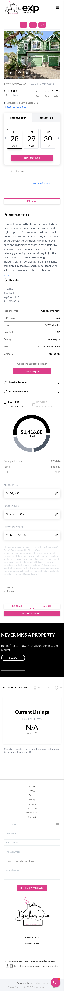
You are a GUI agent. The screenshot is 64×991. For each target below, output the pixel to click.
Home (32, 786)
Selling (32, 799)
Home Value (32, 808)
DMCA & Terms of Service (34, 987)
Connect (32, 817)
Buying (32, 795)
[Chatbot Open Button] (55, 982)
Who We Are (32, 812)
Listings (32, 791)
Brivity (30, 983)
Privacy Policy (14, 987)
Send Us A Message (32, 888)
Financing (32, 804)
